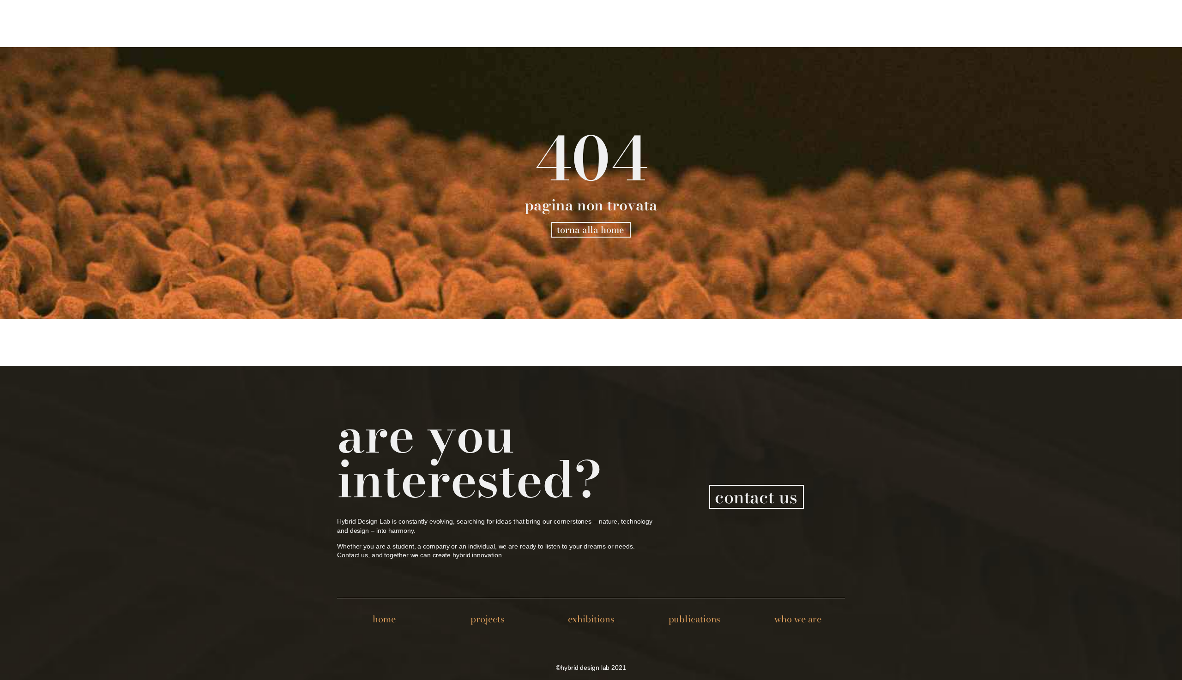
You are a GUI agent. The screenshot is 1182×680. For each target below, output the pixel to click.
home (384, 619)
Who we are (797, 619)
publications (695, 619)
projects (487, 619)
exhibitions (591, 619)
